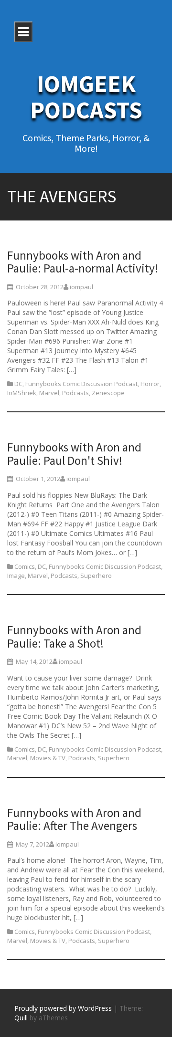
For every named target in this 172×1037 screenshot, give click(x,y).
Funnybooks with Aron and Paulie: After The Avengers (74, 819)
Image (16, 575)
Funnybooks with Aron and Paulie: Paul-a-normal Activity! (82, 262)
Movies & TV (47, 758)
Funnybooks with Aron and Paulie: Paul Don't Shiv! (74, 454)
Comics (24, 566)
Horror (150, 383)
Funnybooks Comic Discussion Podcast (81, 383)
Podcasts (75, 392)
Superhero (96, 575)
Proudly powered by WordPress (63, 1008)
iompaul (81, 287)
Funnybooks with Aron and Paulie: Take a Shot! (74, 636)
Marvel (49, 392)
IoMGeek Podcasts (86, 97)
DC (18, 383)
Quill (21, 1017)
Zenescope (108, 392)
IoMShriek (21, 392)
